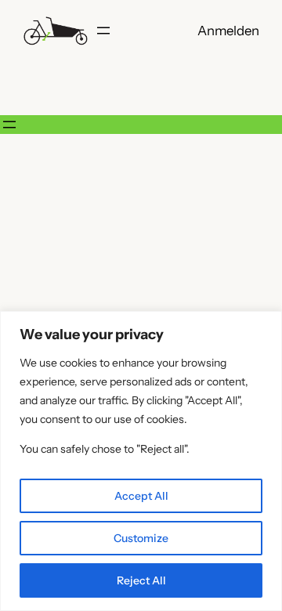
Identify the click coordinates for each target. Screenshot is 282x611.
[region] (141, 461)
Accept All (141, 496)
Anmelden (228, 30)
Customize (141, 538)
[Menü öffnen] (103, 30)
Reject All (141, 580)
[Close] (265, 324)
